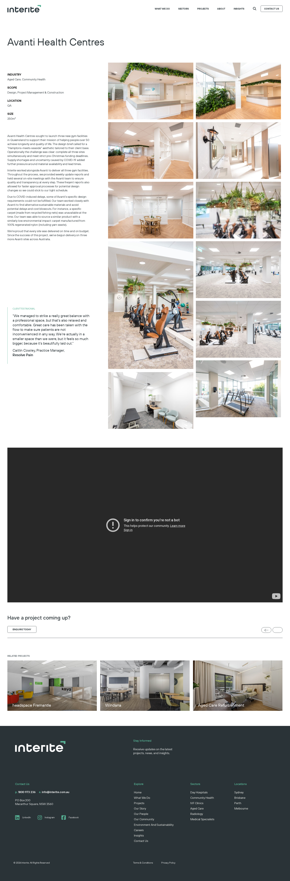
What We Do (162, 8)
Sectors (183, 8)
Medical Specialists (202, 819)
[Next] (277, 630)
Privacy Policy (168, 862)
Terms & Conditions (143, 862)
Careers (139, 830)
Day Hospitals (199, 792)
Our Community (144, 819)
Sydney (238, 792)
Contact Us (141, 841)
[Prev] (266, 630)
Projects (203, 8)
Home (137, 792)
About (221, 8)
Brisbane (239, 797)
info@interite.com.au (54, 792)
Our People (141, 814)
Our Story (140, 808)
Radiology (196, 814)
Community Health (202, 797)
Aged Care (197, 808)
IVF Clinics (196, 803)
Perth (237, 803)
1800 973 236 (25, 792)
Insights (239, 8)
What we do (142, 797)
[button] (254, 9)
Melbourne (241, 808)
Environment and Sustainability (154, 824)
